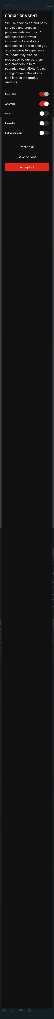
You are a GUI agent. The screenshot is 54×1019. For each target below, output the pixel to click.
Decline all (27, 146)
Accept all (27, 167)
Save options (27, 157)
